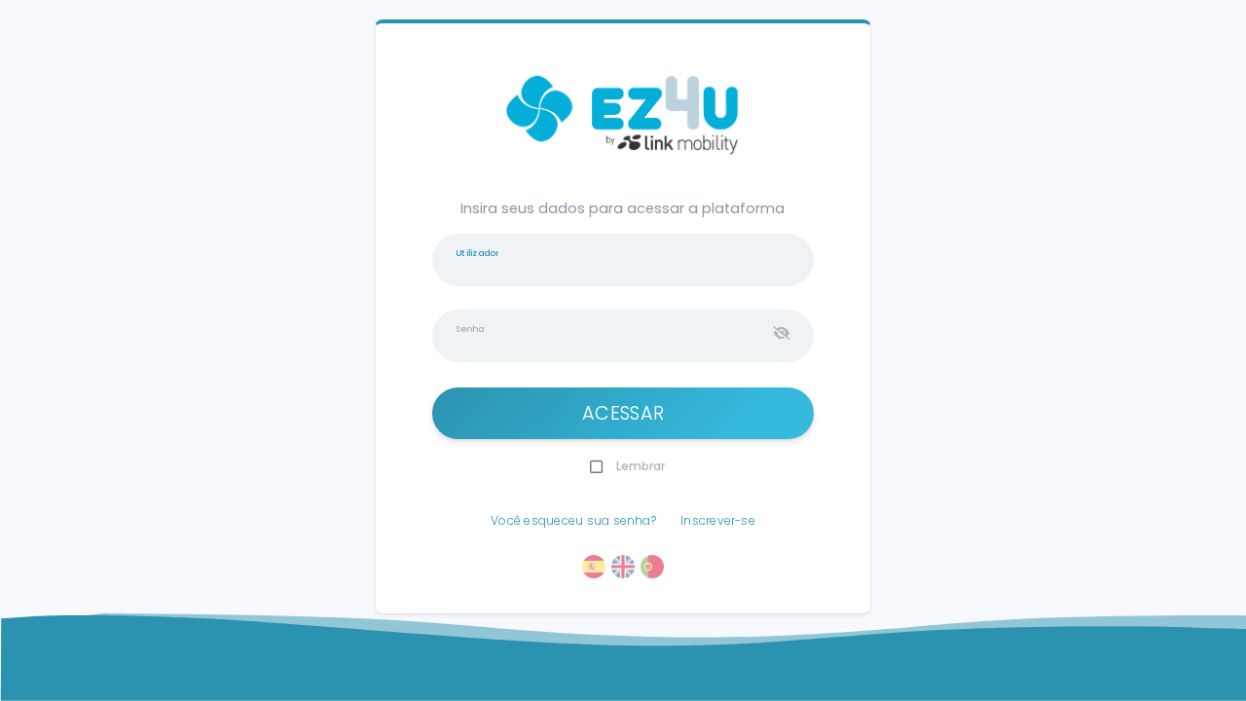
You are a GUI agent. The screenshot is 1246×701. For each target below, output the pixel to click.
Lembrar (640, 466)
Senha (470, 328)
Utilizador (477, 252)
